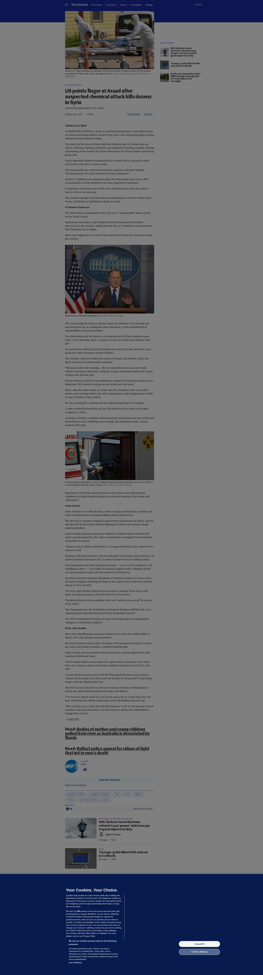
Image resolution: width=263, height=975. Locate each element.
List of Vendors (75, 963)
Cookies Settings (199, 952)
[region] (131, 924)
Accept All (199, 944)
